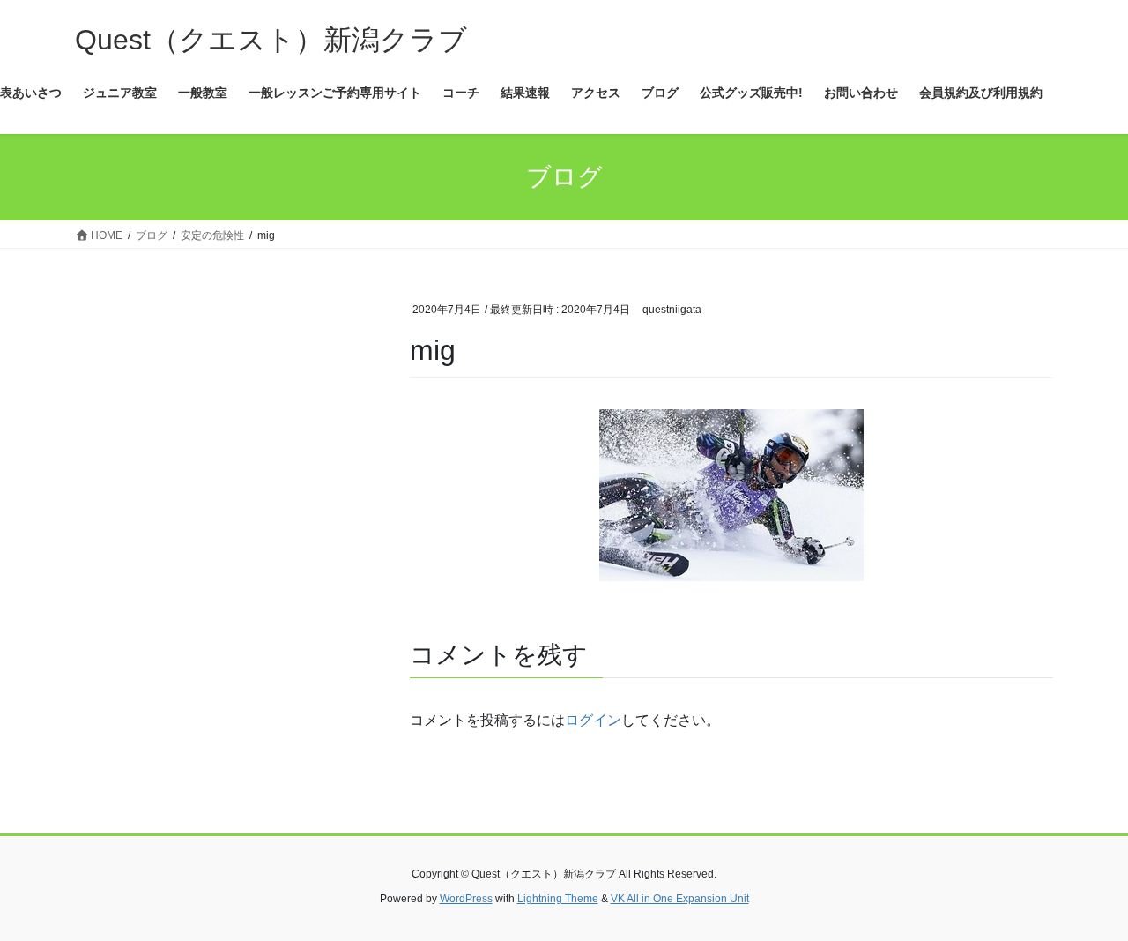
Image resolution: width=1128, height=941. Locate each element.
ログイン (593, 720)
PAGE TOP (1084, 897)
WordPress (466, 898)
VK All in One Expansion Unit (680, 898)
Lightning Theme (557, 898)
